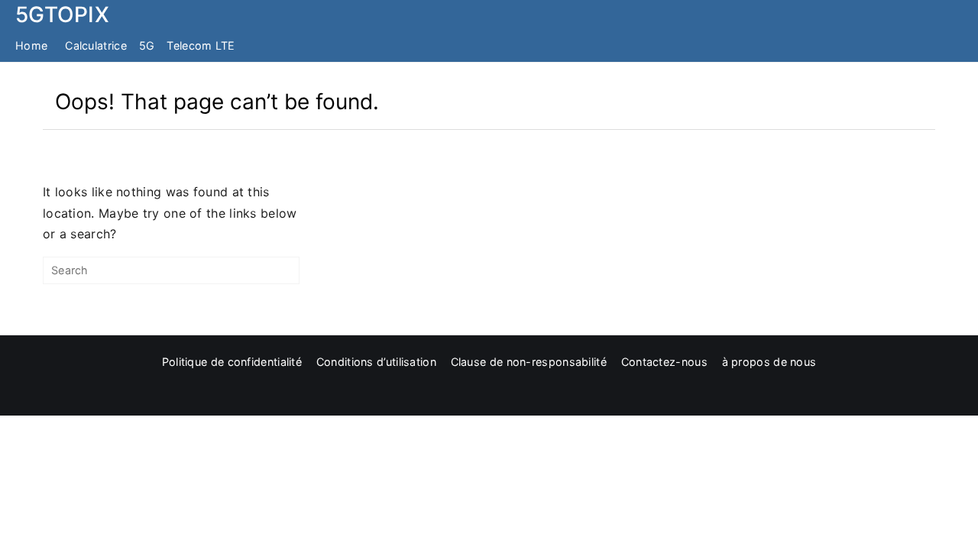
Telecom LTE (201, 45)
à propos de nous (769, 361)
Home (31, 45)
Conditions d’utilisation (376, 361)
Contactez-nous (664, 361)
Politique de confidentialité (232, 361)
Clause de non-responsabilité (529, 361)
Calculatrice (96, 45)
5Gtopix (62, 15)
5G (147, 45)
